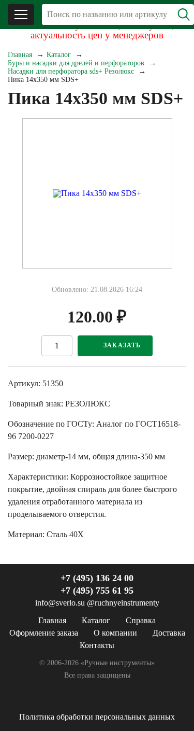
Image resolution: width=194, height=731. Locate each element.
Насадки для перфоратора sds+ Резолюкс (71, 71)
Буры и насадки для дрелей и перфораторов (76, 63)
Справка (141, 620)
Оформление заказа (43, 632)
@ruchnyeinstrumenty (123, 602)
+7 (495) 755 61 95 (97, 590)
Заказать (122, 345)
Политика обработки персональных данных (97, 716)
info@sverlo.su (60, 602)
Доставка (169, 632)
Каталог (59, 55)
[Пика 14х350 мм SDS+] (97, 193)
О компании (115, 632)
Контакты (97, 645)
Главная (20, 55)
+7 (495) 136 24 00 (97, 578)
